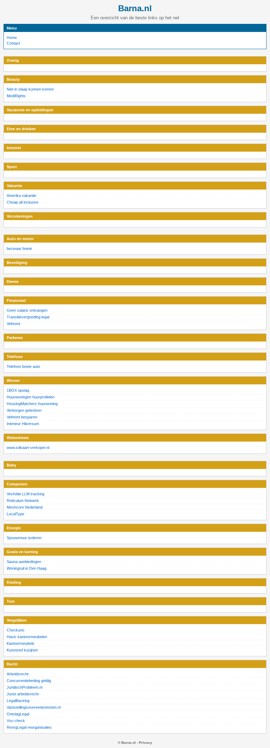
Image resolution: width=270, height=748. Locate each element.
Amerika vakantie (21, 195)
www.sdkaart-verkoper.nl (28, 447)
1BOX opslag (18, 390)
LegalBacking (18, 701)
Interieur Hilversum (23, 424)
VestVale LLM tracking (25, 494)
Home (12, 37)
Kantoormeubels (20, 643)
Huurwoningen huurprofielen (30, 397)
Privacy (145, 742)
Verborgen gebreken (24, 410)
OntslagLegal (18, 714)
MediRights (16, 96)
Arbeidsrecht (17, 674)
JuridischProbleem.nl (24, 687)
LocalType (15, 514)
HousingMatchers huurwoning (32, 404)
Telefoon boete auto (23, 366)
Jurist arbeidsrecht (23, 694)
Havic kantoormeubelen (27, 637)
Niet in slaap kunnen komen (30, 89)
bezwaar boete (19, 248)
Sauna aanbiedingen (24, 562)
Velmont (13, 324)
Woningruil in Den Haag (26, 568)
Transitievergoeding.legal (28, 317)
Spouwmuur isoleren (24, 538)
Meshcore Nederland (25, 507)
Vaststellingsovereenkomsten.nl (33, 707)
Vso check (16, 721)
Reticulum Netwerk (23, 500)
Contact (13, 43)
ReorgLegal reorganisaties (29, 727)
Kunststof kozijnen (22, 650)
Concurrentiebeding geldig (29, 681)
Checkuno (15, 630)
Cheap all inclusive (22, 202)
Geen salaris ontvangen (27, 310)
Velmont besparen (22, 417)
